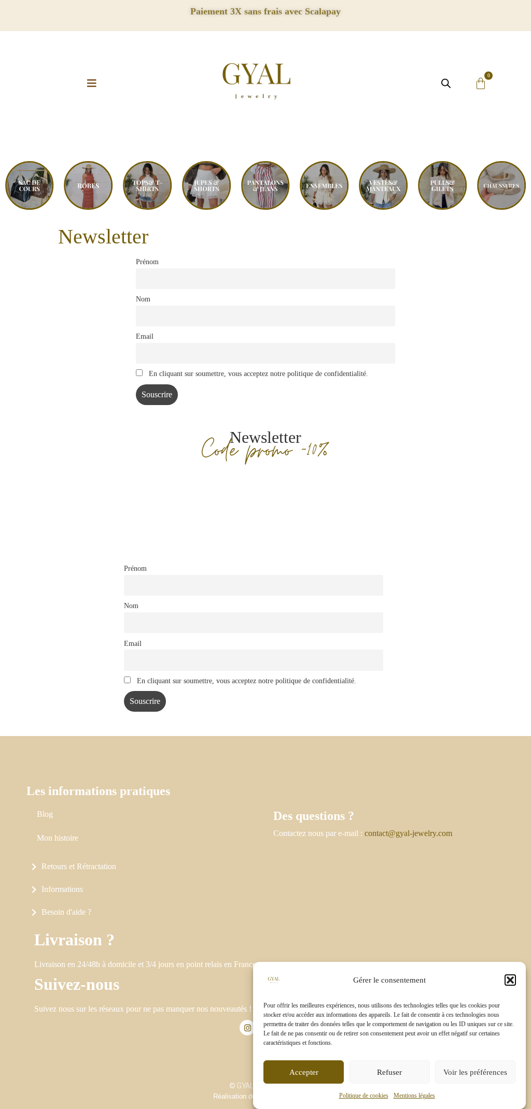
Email (144, 336)
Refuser (389, 1072)
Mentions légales (414, 1095)
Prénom (147, 261)
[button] (510, 980)
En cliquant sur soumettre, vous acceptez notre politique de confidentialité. (257, 373)
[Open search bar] (446, 83)
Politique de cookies (363, 1095)
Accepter (303, 1072)
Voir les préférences (475, 1072)
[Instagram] (247, 1027)
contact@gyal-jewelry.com (408, 833)
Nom (143, 299)
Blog (45, 814)
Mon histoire (57, 837)
